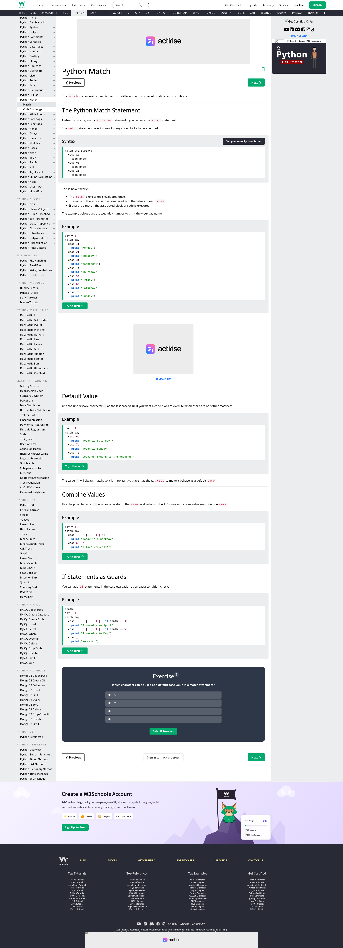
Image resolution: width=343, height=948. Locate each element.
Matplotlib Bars (29, 363)
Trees (23, 534)
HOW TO (160, 12)
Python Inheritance (32, 233)
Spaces (283, 5)
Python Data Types (31, 46)
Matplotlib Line (29, 339)
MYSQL (211, 12)
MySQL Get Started (31, 609)
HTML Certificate (257, 879)
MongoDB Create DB (32, 680)
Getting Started (29, 386)
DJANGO (266, 12)
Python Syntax (29, 27)
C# (147, 12)
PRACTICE (221, 860)
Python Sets (27, 85)
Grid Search (27, 463)
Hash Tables (27, 529)
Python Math (28, 152)
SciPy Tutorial (28, 297)
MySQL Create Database (34, 614)
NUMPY (282, 12)
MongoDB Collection (33, 685)
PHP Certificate (257, 895)
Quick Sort (26, 582)
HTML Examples (197, 879)
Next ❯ (256, 82)
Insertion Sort (28, 577)
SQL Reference (137, 887)
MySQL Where (28, 634)
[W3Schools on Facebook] (303, 30)
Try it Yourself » (74, 306)
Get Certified (233, 5)
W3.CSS (117, 12)
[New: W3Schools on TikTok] (313, 30)
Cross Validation (30, 482)
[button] (140, 5)
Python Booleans (30, 66)
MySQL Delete (28, 643)
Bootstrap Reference (137, 895)
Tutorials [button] (37, 5)
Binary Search (28, 563)
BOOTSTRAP (179, 12)
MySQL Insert (28, 624)
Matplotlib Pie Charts (33, 373)
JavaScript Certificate (257, 885)
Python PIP (27, 167)
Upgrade (252, 5)
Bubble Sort (27, 568)
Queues (24, 519)
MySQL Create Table (32, 619)
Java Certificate (257, 901)
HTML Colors (137, 901)
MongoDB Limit (29, 724)
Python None (28, 181)
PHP (104, 12)
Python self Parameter (34, 218)
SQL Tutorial (77, 890)
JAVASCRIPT (49, 12)
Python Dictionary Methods (37, 769)
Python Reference (137, 890)
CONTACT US (255, 860)
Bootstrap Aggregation (34, 477)
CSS (33, 12)
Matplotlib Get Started (34, 320)
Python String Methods (34, 759)
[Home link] (22, 4)
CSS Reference (137, 882)
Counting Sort (28, 587)
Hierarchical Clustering (34, 453)
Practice (299, 5)
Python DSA (27, 505)
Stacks (24, 514)
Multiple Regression (32, 429)
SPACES (112, 860)
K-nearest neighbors (32, 492)
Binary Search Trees (32, 543)
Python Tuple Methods (34, 773)
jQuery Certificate (257, 898)
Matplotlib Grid (29, 349)
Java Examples (197, 903)
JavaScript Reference (137, 885)
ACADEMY (198, 924)
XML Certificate (257, 909)
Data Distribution (30, 405)
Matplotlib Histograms (34, 368)
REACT (196, 12)
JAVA (93, 12)
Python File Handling (33, 260)
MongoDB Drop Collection (36, 714)
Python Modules (30, 143)
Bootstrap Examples (197, 898)
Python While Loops (32, 114)
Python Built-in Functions (36, 754)
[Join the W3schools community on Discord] (297, 30)
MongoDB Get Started (33, 675)
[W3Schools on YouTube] (286, 30)
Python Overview (30, 749)
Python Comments (31, 37)
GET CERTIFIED (146, 860)
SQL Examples (197, 890)
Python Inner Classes (33, 247)
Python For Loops (31, 119)
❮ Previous (73, 82)
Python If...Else (29, 95)
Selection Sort (29, 572)
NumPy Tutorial (29, 288)
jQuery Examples (197, 909)
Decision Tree (28, 444)
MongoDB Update (31, 719)
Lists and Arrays (29, 510)
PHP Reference (137, 898)
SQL (65, 12)
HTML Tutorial (77, 879)
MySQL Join (27, 662)
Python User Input (31, 186)
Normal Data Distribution (35, 410)
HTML (21, 12)
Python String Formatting (36, 177)
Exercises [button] (78, 5)
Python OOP (27, 204)
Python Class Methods (33, 228)
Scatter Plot (27, 415)
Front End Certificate (257, 887)
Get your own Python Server (244, 141)
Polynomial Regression (34, 424)
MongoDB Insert (30, 690)
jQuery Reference (137, 909)
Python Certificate (31, 736)
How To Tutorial (77, 887)
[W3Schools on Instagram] (308, 30)
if (81, 586)
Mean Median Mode (31, 391)
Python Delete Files (32, 275)
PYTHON (79, 12)
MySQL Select (28, 629)
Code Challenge (32, 109)
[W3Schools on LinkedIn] (292, 30)
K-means (25, 473)
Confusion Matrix (30, 448)
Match (27, 104)
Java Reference (137, 903)
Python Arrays (28, 133)
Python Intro (28, 17)
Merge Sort (27, 597)
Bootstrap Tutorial (77, 898)
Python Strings (29, 61)
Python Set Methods (32, 778)
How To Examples (198, 887)
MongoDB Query (30, 699)
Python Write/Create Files (36, 270)
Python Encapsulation (33, 243)
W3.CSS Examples (197, 895)
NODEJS (313, 12)
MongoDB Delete (30, 709)
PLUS (83, 860)
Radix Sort (26, 592)
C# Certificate (257, 906)
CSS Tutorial (77, 882)
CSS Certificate (257, 882)
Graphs (24, 553)
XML (253, 12)
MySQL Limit (27, 658)
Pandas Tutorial (29, 292)
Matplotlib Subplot (32, 354)
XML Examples (197, 906)
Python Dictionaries (32, 90)
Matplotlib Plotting (32, 329)
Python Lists (28, 75)
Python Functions (31, 123)
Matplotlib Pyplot (31, 325)
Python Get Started (32, 22)
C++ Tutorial (77, 906)
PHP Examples (197, 901)
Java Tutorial (77, 903)
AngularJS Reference (137, 906)
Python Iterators (30, 138)
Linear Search (28, 558)
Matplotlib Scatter (31, 358)
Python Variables (30, 41)
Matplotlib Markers (32, 334)
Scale (23, 434)
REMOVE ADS (163, 379)
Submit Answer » (163, 731)
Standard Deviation (31, 395)
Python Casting (29, 56)
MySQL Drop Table (31, 648)
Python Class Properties (35, 223)
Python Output (29, 32)
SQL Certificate (257, 890)
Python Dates (28, 148)
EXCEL (241, 12)
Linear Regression (31, 420)
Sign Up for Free (75, 827)
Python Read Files (31, 265)
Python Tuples (29, 80)
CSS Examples (197, 882)
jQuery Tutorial (77, 909)
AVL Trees (26, 548)
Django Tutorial (29, 302)
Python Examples (197, 893)
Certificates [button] (98, 5)
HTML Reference (137, 879)
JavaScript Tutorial (77, 885)
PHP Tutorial (77, 901)
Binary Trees (27, 539)
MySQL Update (29, 653)
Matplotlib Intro (30, 315)
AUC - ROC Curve (30, 487)
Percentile (26, 400)
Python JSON (28, 157)
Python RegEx (28, 162)
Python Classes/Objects (34, 209)
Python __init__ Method (35, 214)
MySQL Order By (29, 638)
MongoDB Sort (29, 704)
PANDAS (297, 12)
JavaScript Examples (197, 885)
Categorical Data (30, 468)
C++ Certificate (257, 903)
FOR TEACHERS (185, 860)
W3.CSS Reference (137, 893)
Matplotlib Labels (31, 344)
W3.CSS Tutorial (77, 895)
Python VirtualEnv (31, 191)
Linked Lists (27, 524)
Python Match (28, 99)
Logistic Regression (32, 458)
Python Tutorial (77, 893)
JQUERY (226, 12)
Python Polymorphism (34, 238)
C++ (137, 12)
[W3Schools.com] (63, 862)
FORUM (173, 924)
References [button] (58, 5)
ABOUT (184, 924)
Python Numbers (30, 51)
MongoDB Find (29, 695)
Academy (268, 5)
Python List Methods (33, 764)
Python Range (29, 128)
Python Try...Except (31, 172)
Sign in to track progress (163, 757)
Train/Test (26, 439)
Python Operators (31, 70)
